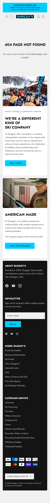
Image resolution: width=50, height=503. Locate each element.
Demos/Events (11, 368)
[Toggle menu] (7, 17)
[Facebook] (7, 286)
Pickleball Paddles (13, 446)
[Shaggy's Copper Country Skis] (25, 16)
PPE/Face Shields (13, 442)
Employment (11, 420)
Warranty (9, 402)
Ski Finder (9, 359)
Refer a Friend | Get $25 (16, 376)
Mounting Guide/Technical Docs (19, 437)
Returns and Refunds (15, 429)
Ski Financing (11, 407)
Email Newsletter (13, 350)
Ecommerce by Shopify (13, 485)
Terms (8, 424)
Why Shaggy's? (12, 363)
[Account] (37, 17)
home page (36, 54)
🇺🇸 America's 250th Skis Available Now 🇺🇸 (25, 10)
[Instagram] (20, 286)
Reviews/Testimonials (15, 355)
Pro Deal (9, 411)
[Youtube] (13, 286)
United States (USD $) (17, 476)
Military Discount (12, 415)
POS (36, 483)
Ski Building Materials (15, 385)
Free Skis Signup (12, 381)
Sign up (13, 324)
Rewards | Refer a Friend (16, 433)
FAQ (7, 372)
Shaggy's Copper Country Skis (22, 483)
